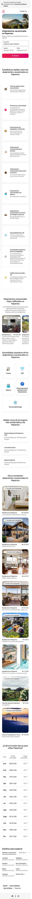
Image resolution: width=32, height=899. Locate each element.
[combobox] (15, 44)
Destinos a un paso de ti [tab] (9, 852)
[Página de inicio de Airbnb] (3, 11)
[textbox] (9, 50)
